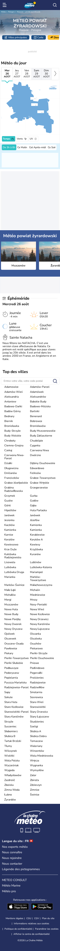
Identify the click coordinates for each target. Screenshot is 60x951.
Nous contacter (12, 864)
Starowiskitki (38, 707)
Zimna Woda (12, 790)
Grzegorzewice (39, 487)
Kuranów (35, 554)
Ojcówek (9, 634)
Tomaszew (36, 741)
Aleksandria (11, 397)
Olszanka (35, 634)
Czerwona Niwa (39, 450)
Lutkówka (10, 567)
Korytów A (36, 539)
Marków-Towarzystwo (38, 578)
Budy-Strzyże (12, 431)
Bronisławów (38, 426)
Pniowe (34, 663)
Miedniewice (37, 595)
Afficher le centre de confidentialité (32, 934)
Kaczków (9, 525)
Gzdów (34, 500)
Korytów (9, 539)
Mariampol (36, 572)
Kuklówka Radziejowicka (12, 555)
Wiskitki (9, 756)
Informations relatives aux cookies (31, 923)
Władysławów (12, 775)
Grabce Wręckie (39, 483)
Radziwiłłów (37, 687)
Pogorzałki (36, 673)
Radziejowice (38, 682)
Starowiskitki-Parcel (16, 712)
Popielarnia (11, 678)
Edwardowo (37, 468)
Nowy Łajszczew (40, 629)
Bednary (9, 416)
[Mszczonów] (37, 111)
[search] (55, 5)
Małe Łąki (10, 590)
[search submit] (55, 381)
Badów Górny (12, 411)
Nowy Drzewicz (39, 619)
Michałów (10, 595)
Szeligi (34, 726)
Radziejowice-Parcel (16, 687)
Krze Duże (10, 549)
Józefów (35, 520)
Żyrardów (10, 799)
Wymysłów (37, 770)
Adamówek (37, 392)
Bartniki (34, 411)
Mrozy (33, 600)
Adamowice (11, 387)
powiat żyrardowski (32, 12)
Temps (6, 138)
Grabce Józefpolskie (16, 483)
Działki (8, 463)
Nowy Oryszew (13, 629)
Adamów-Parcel (40, 387)
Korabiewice (37, 535)
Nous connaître (12, 852)
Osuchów (35, 643)
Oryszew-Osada (14, 643)
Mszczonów (11, 604)
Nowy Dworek (13, 624)
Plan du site (48, 918)
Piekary (8, 653)
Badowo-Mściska (40, 406)
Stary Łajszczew (39, 716)
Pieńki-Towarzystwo (16, 658)
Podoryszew (11, 673)
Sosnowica (36, 697)
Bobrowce (36, 421)
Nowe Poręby (12, 619)
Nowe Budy (11, 614)
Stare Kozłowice (14, 707)
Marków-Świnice (14, 585)
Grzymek (9, 496)
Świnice (34, 794)
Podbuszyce (11, 668)
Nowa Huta (11, 609)
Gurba (33, 496)
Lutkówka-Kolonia (41, 567)
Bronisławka (11, 426)
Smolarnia (36, 692)
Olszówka (36, 638)
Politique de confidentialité (18, 928)
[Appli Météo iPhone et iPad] (18, 907)
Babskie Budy (38, 401)
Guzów (8, 500)
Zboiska (9, 785)
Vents (20, 138)
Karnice (8, 535)
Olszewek (10, 638)
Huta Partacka (38, 510)
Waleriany (36, 746)
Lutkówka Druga (14, 572)
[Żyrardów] (30, 98)
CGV (36, 918)
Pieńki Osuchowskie (42, 658)
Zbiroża (34, 780)
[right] (55, 74)
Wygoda (9, 770)
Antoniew (10, 401)
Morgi (7, 600)
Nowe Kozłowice (40, 614)
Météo (3, 12)
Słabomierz (11, 731)
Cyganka (35, 445)
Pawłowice (10, 648)
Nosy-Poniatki (38, 604)
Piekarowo (36, 648)
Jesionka (9, 520)
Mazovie (20, 12)
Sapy (7, 692)
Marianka (9, 577)
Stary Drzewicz (39, 712)
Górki (7, 505)
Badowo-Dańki (13, 406)
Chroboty (10, 441)
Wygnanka (36, 765)
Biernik (8, 421)
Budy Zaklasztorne (41, 435)
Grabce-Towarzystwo (43, 478)
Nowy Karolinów (40, 624)
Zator (33, 775)
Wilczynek (10, 751)
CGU (28, 918)
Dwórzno (35, 455)
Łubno (8, 794)
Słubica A (35, 731)
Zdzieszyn (36, 785)
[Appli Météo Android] (42, 907)
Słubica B (9, 736)
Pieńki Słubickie (13, 663)
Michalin (35, 590)
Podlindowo (37, 668)
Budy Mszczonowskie (43, 431)
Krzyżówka (36, 549)
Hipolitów (10, 510)
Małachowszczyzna (41, 585)
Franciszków (11, 478)
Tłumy (8, 746)
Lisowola (9, 562)
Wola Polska (12, 760)
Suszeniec (10, 726)
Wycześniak (11, 765)
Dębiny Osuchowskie (42, 463)
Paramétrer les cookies (46, 929)
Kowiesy (35, 544)
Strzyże (8, 721)
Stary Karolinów (14, 716)
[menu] (5, 5)
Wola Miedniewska (41, 756)
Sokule (8, 697)
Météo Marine (11, 886)
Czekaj (8, 450)
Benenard (36, 416)
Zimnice (34, 790)
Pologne (11, 12)
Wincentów (37, 751)
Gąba (33, 505)
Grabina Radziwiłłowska (13, 489)
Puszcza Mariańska (15, 682)
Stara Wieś (37, 702)
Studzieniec (37, 721)
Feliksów (35, 473)
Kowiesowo (11, 544)
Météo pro (9, 891)
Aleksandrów (38, 397)
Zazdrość (9, 780)
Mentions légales (14, 918)
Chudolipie (36, 441)
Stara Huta (10, 702)
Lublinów (35, 562)
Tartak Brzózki (12, 741)
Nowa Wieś (37, 609)
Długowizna (11, 468)
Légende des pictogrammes (21, 869)
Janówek (9, 515)
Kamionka (36, 525)
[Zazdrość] (31, 104)
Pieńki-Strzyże (39, 653)
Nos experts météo (15, 847)
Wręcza (34, 760)
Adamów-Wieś (13, 392)
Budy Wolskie (12, 435)
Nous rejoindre (12, 858)
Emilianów (10, 473)
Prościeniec (37, 678)
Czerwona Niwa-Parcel (14, 456)
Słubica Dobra (38, 736)
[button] (38, 112)
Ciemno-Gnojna (13, 445)
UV (31, 138)
